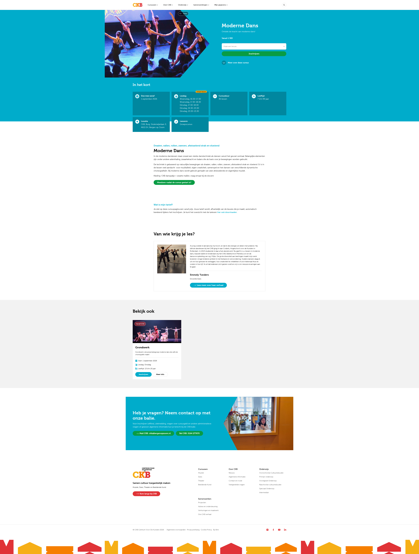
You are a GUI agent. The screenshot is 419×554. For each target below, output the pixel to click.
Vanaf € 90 (140, 324)
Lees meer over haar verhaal (210, 285)
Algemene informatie (237, 477)
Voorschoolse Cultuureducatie (271, 473)
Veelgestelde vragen (237, 485)
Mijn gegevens (220, 5)
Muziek (201, 473)
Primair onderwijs (266, 477)
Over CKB (167, 5)
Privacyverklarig (193, 530)
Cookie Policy (206, 530)
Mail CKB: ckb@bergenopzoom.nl (155, 433)
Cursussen (152, 5)
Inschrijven (254, 54)
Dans (185, 14)
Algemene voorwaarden (176, 530)
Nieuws (232, 473)
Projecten (202, 502)
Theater (201, 481)
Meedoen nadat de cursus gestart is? (174, 182)
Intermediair (264, 492)
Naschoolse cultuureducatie (270, 485)
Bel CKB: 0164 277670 (189, 433)
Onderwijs (182, 5)
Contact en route (235, 481)
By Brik (216, 530)
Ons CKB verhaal (204, 514)
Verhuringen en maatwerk (208, 510)
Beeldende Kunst (204, 485)
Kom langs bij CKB (148, 494)
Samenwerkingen (200, 5)
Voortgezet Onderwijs (268, 481)
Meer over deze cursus (238, 62)
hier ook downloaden (227, 212)
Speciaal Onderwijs (266, 489)
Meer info (160, 374)
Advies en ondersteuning (207, 506)
